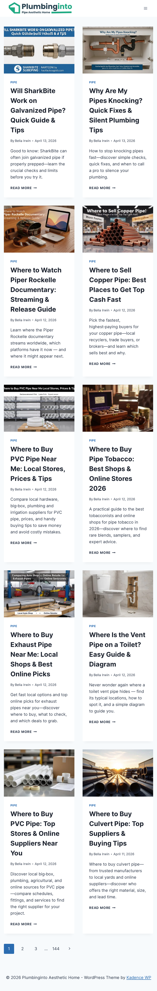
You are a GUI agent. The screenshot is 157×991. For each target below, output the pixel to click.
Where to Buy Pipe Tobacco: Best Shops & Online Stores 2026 (111, 468)
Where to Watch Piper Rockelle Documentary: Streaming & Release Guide (36, 289)
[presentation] (39, 50)
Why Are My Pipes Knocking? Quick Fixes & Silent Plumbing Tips (115, 110)
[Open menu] (145, 8)
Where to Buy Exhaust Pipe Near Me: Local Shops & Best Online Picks (34, 654)
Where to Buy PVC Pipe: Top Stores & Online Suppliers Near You (34, 833)
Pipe (13, 82)
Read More (23, 188)
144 (55, 948)
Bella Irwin (23, 141)
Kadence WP (139, 977)
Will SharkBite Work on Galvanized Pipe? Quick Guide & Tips (38, 110)
